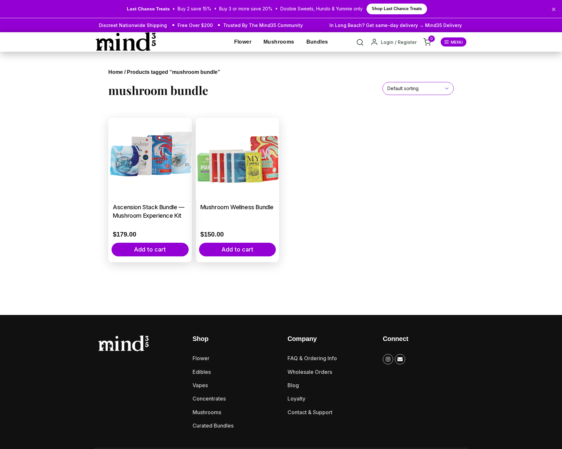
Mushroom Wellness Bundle (237, 207)
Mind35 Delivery (443, 25)
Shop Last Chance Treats (397, 9)
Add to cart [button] (150, 249)
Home (115, 72)
